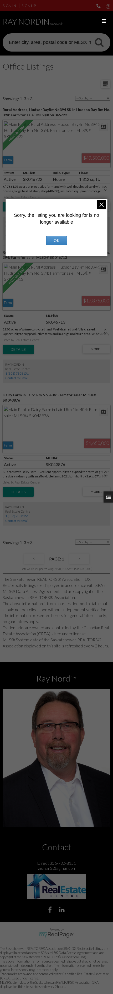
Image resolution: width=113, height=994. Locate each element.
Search (99, 42)
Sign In (9, 5)
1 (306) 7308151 (17, 373)
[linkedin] (62, 910)
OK (56, 240)
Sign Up (29, 5)
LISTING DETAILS (18, 349)
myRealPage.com (56, 934)
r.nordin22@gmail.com (56, 868)
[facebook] (50, 910)
